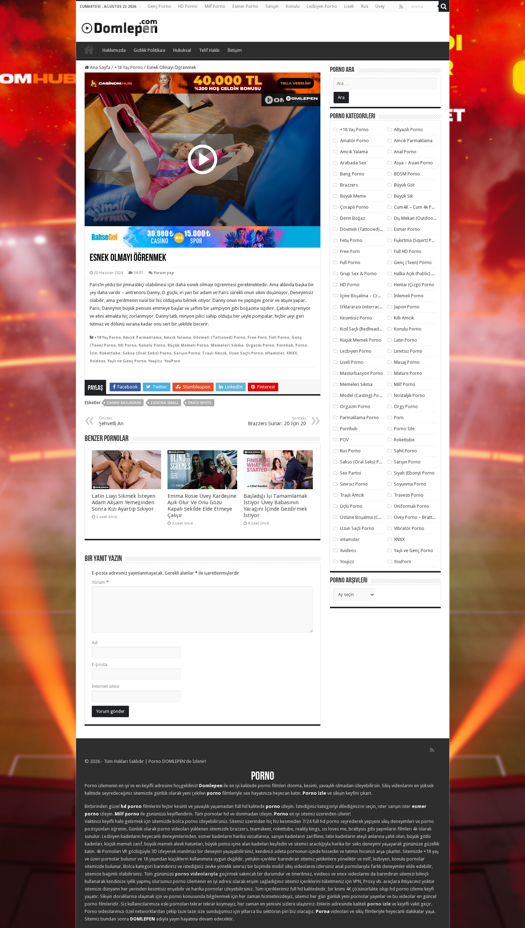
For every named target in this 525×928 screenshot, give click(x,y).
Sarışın (272, 6)
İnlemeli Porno (409, 295)
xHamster (274, 353)
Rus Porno (350, 450)
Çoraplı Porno (354, 207)
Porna (323, 911)
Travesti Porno (409, 495)
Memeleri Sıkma (227, 345)
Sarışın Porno (187, 353)
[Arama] (444, 6)
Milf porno (127, 814)
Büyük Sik (403, 196)
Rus (364, 6)
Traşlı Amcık (214, 353)
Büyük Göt (404, 185)
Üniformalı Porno (411, 506)
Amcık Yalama (177, 337)
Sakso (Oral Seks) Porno (146, 353)
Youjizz (155, 361)
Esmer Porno (245, 6)
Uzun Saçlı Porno (246, 353)
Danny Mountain (124, 403)
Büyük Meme (353, 196)
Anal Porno (405, 151)
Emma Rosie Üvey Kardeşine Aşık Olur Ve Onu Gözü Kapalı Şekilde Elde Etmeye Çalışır (202, 505)
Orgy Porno (406, 406)
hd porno (131, 806)
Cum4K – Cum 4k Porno (417, 207)
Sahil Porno (405, 450)
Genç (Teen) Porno (413, 262)
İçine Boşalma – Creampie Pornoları (376, 295)
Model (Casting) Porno (363, 395)
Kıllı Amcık (404, 318)
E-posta (100, 664)
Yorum (100, 582)
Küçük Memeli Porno (188, 345)
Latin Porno (405, 340)
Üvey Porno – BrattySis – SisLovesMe (431, 517)
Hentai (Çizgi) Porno (414, 284)
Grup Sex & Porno (358, 273)
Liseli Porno (352, 362)
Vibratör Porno (409, 528)
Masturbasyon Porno (361, 373)
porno (214, 793)
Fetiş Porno (351, 240)
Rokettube (109, 353)
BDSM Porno (407, 174)
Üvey (380, 6)
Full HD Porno (407, 251)
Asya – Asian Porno (413, 162)
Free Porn (257, 337)
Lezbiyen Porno (322, 6)
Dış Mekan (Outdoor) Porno (422, 218)
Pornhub (284, 345)
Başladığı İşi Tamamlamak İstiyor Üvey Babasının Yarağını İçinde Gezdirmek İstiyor (275, 505)
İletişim (235, 50)
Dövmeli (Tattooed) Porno (219, 337)
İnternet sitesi (105, 686)
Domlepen (210, 785)
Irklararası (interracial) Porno (369, 306)
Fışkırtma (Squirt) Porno (417, 240)
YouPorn (172, 361)
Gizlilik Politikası (149, 50)
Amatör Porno (354, 140)
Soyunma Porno (410, 484)
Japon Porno (407, 306)
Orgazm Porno (260, 345)
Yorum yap (164, 273)
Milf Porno (215, 6)
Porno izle (314, 793)
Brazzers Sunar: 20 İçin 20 (277, 421)
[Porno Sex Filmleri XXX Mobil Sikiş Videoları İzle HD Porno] (119, 26)
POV (344, 439)
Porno (89, 49)
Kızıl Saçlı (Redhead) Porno (367, 329)
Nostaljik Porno (409, 395)
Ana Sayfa (99, 67)
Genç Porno (159, 6)
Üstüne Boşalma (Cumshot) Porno (374, 517)
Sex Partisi (350, 473)
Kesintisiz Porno (356, 318)
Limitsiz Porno (408, 351)
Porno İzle (404, 428)
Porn (399, 417)
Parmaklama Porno (359, 417)
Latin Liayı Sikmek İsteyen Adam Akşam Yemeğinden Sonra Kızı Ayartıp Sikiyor (123, 502)
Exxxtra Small (165, 403)
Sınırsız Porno (354, 484)
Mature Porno (408, 373)
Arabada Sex (353, 162)
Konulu (293, 6)
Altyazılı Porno (408, 129)
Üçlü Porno (351, 506)
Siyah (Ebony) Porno (414, 473)
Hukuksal (182, 50)
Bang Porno (352, 174)
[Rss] (401, 7)
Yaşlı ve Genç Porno (127, 361)
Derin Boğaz (352, 218)
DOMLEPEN (142, 919)
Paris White (200, 403)
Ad (95, 642)
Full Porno (279, 337)
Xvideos (97, 361)
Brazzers (349, 185)
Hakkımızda (114, 50)
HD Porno (188, 6)
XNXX (291, 353)
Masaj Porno (407, 362)
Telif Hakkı (209, 50)
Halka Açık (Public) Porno (419, 273)
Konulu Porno (152, 345)
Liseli (349, 6)
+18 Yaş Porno (128, 67)
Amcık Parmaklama (142, 337)
